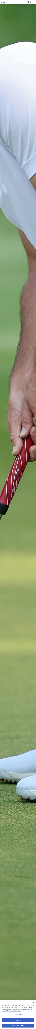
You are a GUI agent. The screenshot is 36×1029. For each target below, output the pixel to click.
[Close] (34, 1003)
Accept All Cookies (18, 1025)
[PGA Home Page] (3, 2)
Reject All (18, 1020)
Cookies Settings (18, 1015)
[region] (18, 1014)
